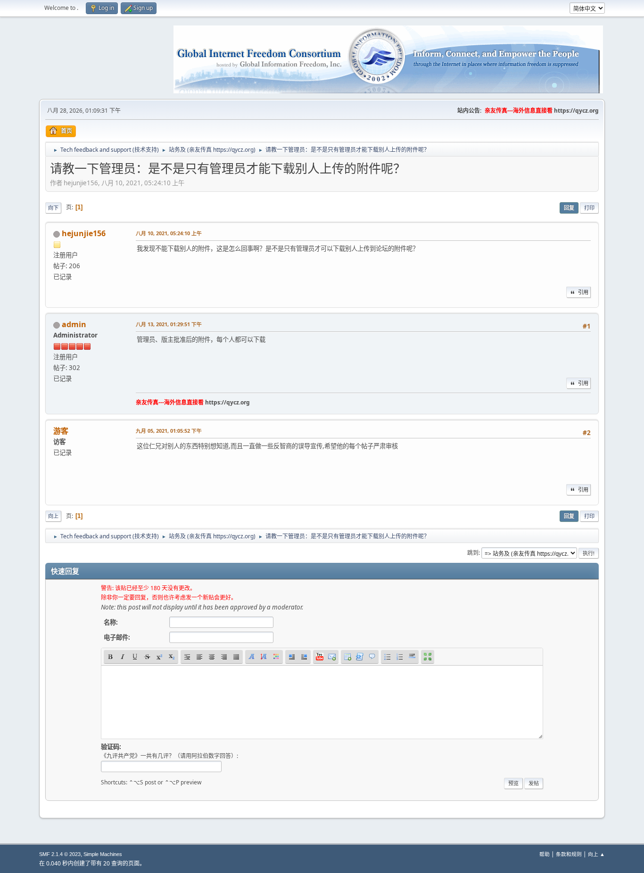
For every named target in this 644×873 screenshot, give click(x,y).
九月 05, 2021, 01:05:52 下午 (169, 430)
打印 (589, 207)
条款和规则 (569, 853)
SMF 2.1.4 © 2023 (60, 854)
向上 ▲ (596, 853)
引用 (583, 292)
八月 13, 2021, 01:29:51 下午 (169, 324)
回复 (569, 207)
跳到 (473, 553)
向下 (53, 207)
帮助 (544, 853)
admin (74, 324)
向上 (53, 515)
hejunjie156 (84, 233)
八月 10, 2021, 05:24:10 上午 (169, 233)
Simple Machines (102, 854)
